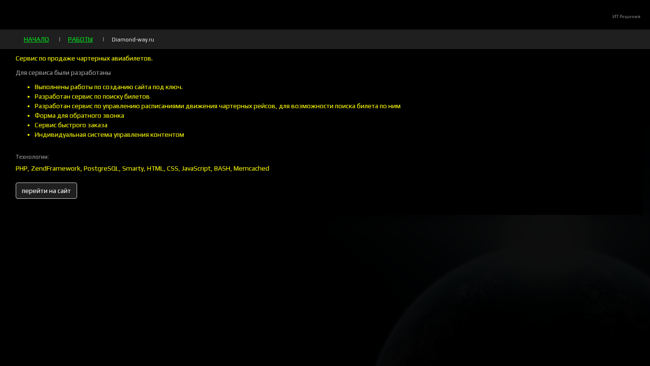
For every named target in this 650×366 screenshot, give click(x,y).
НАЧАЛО (36, 39)
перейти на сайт (46, 190)
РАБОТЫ (80, 39)
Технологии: (32, 157)
